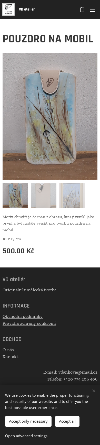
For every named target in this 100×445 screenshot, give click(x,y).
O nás (8, 349)
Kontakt (10, 356)
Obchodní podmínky (23, 316)
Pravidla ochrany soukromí (29, 323)
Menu (92, 9)
